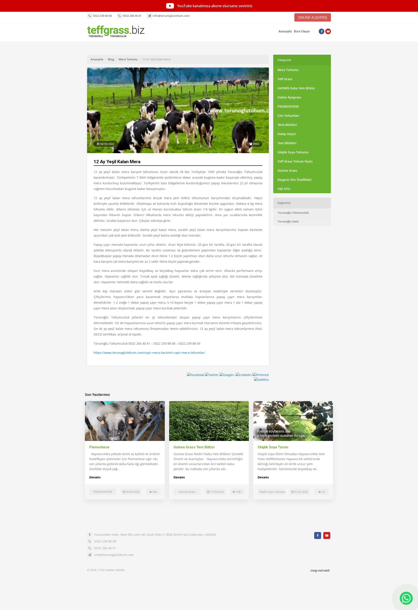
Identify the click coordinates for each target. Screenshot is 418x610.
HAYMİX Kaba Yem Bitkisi (296, 88)
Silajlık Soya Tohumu (293, 152)
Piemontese (99, 447)
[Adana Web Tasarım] (320, 570)
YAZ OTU (284, 189)
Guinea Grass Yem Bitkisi (194, 447)
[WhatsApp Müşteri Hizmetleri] (406, 598)
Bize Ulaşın (302, 31)
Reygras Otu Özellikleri (295, 180)
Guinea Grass (287, 170)
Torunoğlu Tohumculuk (293, 213)
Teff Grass (285, 79)
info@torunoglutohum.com (171, 16)
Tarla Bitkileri (287, 125)
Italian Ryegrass (289, 97)
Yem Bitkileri (287, 143)
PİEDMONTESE (288, 106)
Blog (111, 59)
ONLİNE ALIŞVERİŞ (312, 17)
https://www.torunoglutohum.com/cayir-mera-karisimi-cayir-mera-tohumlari (149, 353)
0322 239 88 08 (102, 16)
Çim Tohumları (288, 116)
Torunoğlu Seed (288, 221)
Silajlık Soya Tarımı (273, 447)
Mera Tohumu (128, 59)
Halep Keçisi (287, 134)
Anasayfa (285, 31)
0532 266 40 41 (132, 16)
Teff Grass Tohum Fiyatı (295, 161)
